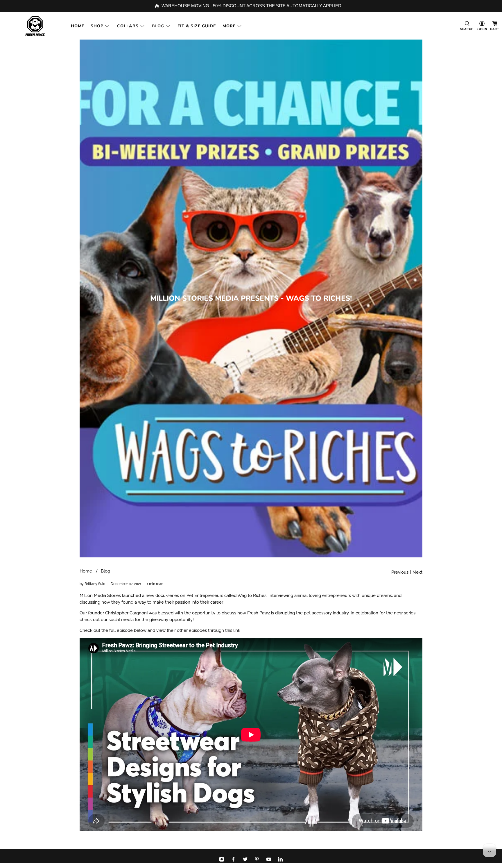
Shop (97, 26)
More (229, 26)
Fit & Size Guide (197, 26)
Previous (399, 572)
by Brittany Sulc (92, 584)
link (236, 630)
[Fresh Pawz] (35, 26)
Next (417, 572)
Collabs (128, 26)
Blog (158, 26)
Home (77, 26)
